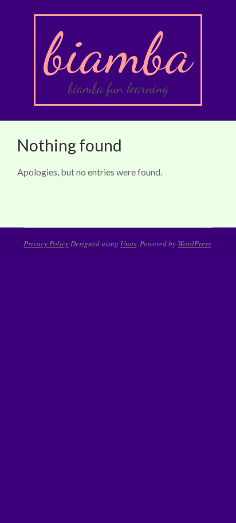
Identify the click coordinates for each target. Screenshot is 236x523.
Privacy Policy (46, 243)
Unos (128, 243)
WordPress (194, 243)
